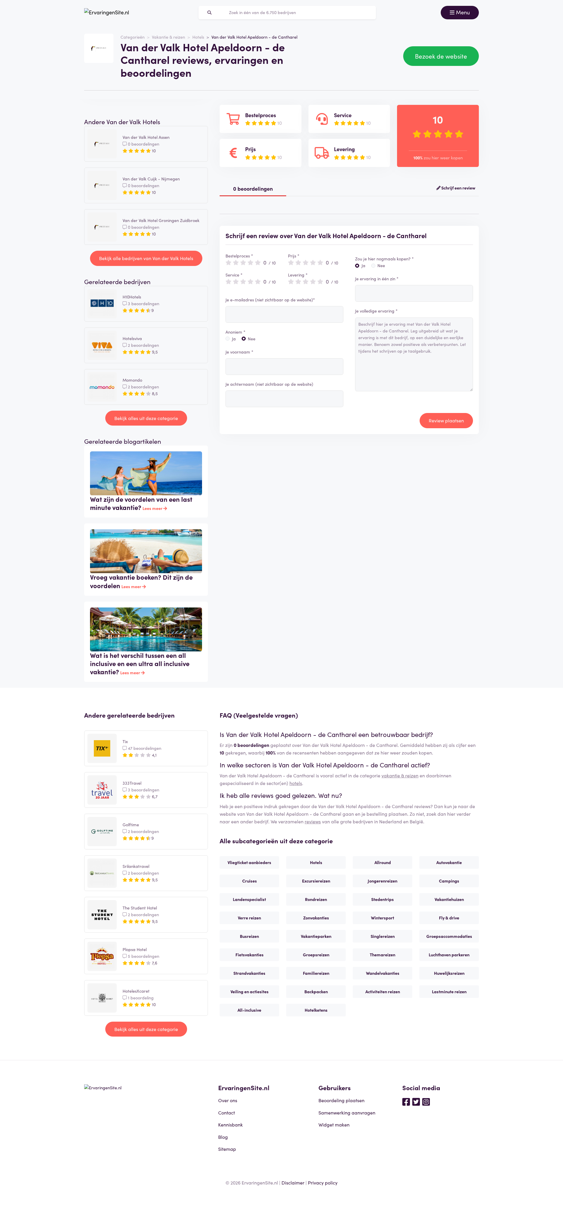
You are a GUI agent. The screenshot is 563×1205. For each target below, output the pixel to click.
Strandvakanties (249, 973)
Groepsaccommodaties (449, 936)
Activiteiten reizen (382, 991)
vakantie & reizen (399, 775)
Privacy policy (323, 1182)
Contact (226, 1112)
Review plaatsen (446, 420)
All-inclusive (249, 1010)
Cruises (249, 881)
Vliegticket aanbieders (249, 862)
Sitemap (227, 1149)
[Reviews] (106, 12)
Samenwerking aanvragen (346, 1112)
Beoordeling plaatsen (341, 1100)
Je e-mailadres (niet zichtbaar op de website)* (270, 300)
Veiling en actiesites (249, 991)
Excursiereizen (316, 881)
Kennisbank (230, 1124)
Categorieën (133, 37)
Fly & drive (449, 918)
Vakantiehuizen (449, 899)
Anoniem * (235, 332)
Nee (251, 339)
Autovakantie (449, 862)
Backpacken (316, 991)
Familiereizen (316, 973)
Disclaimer (293, 1182)
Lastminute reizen (449, 991)
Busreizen (249, 936)
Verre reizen (249, 918)
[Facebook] (406, 1101)
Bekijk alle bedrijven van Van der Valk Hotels (146, 258)
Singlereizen (383, 936)
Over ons (227, 1100)
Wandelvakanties (382, 973)
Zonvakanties (316, 918)
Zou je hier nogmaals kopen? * (384, 259)
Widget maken (334, 1124)
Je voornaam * (239, 352)
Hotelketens (316, 1010)
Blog (223, 1137)
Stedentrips (382, 899)
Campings (449, 881)
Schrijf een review (457, 188)
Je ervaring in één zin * (376, 278)
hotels (295, 783)
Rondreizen (316, 899)
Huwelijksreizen (449, 973)
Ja (234, 339)
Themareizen (382, 954)
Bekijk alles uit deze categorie (146, 418)
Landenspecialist (249, 899)
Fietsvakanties (249, 954)
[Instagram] (426, 1101)
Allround (382, 862)
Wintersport (382, 918)
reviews (313, 821)
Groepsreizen (316, 954)
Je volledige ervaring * (376, 311)
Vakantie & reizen (168, 37)
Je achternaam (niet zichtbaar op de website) (269, 384)
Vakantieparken (316, 936)
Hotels (198, 37)
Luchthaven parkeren (449, 954)
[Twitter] (416, 1101)
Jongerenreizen (382, 881)
